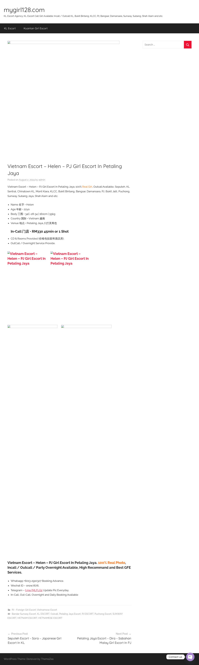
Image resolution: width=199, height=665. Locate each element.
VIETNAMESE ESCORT (50, 618)
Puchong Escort (103, 613)
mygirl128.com (24, 10)
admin (42, 179)
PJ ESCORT (87, 613)
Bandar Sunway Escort (24, 613)
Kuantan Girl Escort (36, 28)
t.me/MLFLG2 (33, 590)
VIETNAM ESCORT (27, 618)
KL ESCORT (43, 613)
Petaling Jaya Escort (70, 613)
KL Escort (10, 28)
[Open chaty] (190, 657)
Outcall (54, 613)
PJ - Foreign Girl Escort (24, 609)
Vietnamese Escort (47, 609)
